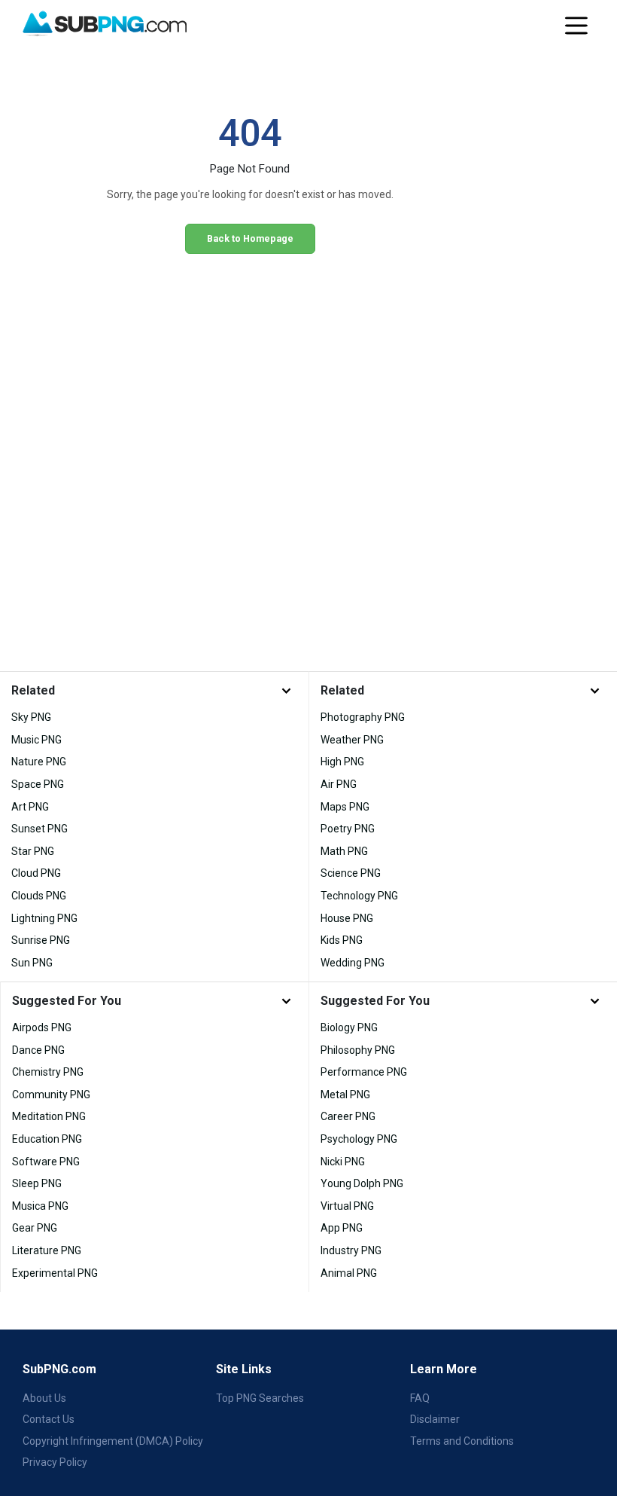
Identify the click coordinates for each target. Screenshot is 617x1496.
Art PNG (30, 807)
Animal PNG (349, 1273)
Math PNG (344, 851)
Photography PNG (363, 717)
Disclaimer (435, 1419)
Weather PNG (352, 740)
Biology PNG (349, 1027)
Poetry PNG (348, 829)
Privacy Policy (55, 1462)
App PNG (342, 1228)
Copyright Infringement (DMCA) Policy (113, 1441)
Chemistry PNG (48, 1072)
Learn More (443, 1369)
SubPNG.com (59, 1369)
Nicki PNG (343, 1162)
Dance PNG (38, 1050)
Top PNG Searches (260, 1398)
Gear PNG (34, 1228)
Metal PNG (345, 1094)
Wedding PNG (352, 963)
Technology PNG (359, 896)
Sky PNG (31, 717)
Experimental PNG (55, 1273)
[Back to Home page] (105, 24)
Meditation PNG (49, 1116)
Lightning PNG (44, 918)
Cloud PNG (36, 873)
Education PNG (47, 1139)
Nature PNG (38, 762)
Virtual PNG (347, 1206)
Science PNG (351, 873)
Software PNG (46, 1162)
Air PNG (339, 784)
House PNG (347, 918)
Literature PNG (46, 1250)
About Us (44, 1398)
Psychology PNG (359, 1139)
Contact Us (48, 1419)
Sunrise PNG (40, 940)
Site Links (244, 1369)
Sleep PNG (37, 1183)
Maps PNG (345, 807)
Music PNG (36, 740)
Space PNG (37, 784)
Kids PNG (342, 940)
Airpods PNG (41, 1027)
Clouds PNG (38, 896)
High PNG (342, 762)
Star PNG (32, 851)
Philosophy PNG (358, 1050)
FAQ (420, 1398)
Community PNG (51, 1094)
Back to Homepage (250, 238)
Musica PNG (40, 1206)
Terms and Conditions (462, 1441)
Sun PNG (32, 963)
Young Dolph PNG (362, 1183)
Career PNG (348, 1116)
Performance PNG (364, 1072)
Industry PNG (351, 1250)
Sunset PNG (39, 829)
